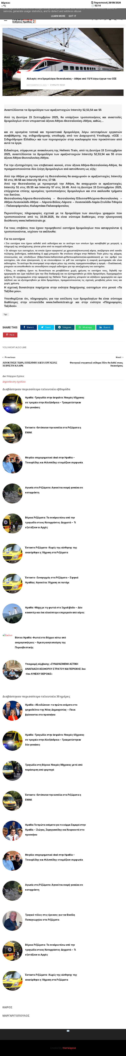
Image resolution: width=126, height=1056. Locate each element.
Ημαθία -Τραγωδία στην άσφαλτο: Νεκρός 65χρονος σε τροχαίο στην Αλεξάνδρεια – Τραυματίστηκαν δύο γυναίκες (54, 402)
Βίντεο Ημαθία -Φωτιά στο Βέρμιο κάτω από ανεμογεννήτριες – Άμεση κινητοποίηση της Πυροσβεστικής (40, 642)
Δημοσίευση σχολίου (14, 381)
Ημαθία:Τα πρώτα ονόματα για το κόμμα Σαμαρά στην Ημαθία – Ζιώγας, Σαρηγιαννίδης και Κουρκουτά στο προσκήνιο (55, 829)
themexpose (69, 1047)
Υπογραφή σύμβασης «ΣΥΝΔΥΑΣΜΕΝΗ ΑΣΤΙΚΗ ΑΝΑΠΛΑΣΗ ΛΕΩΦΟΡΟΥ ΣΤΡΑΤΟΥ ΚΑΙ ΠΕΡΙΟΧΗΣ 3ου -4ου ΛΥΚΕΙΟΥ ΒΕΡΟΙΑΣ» (55, 669)
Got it (72, 16)
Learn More (58, 16)
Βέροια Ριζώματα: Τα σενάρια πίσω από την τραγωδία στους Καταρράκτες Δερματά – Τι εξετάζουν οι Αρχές (50, 522)
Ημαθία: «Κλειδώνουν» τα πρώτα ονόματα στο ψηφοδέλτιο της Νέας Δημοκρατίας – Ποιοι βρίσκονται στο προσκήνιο (51, 709)
